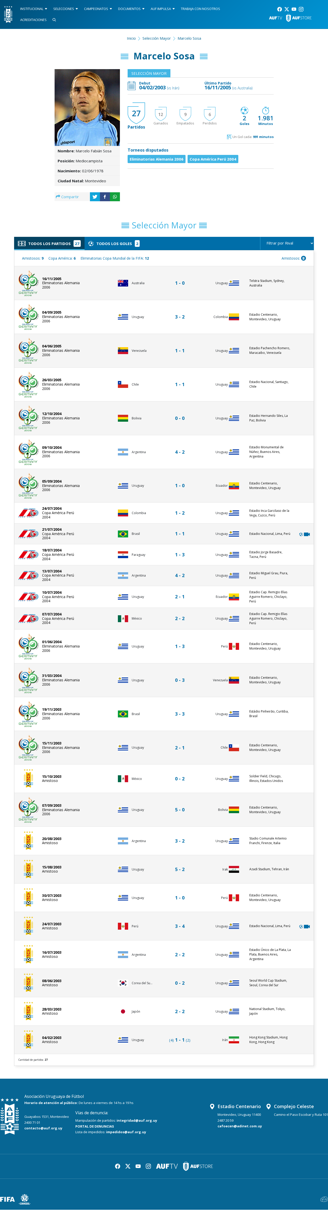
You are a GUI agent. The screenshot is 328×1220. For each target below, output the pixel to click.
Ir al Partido (181, 278)
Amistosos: (33, 258)
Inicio (131, 38)
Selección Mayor (156, 38)
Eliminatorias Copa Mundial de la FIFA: (114, 258)
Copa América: (62, 258)
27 (136, 113)
